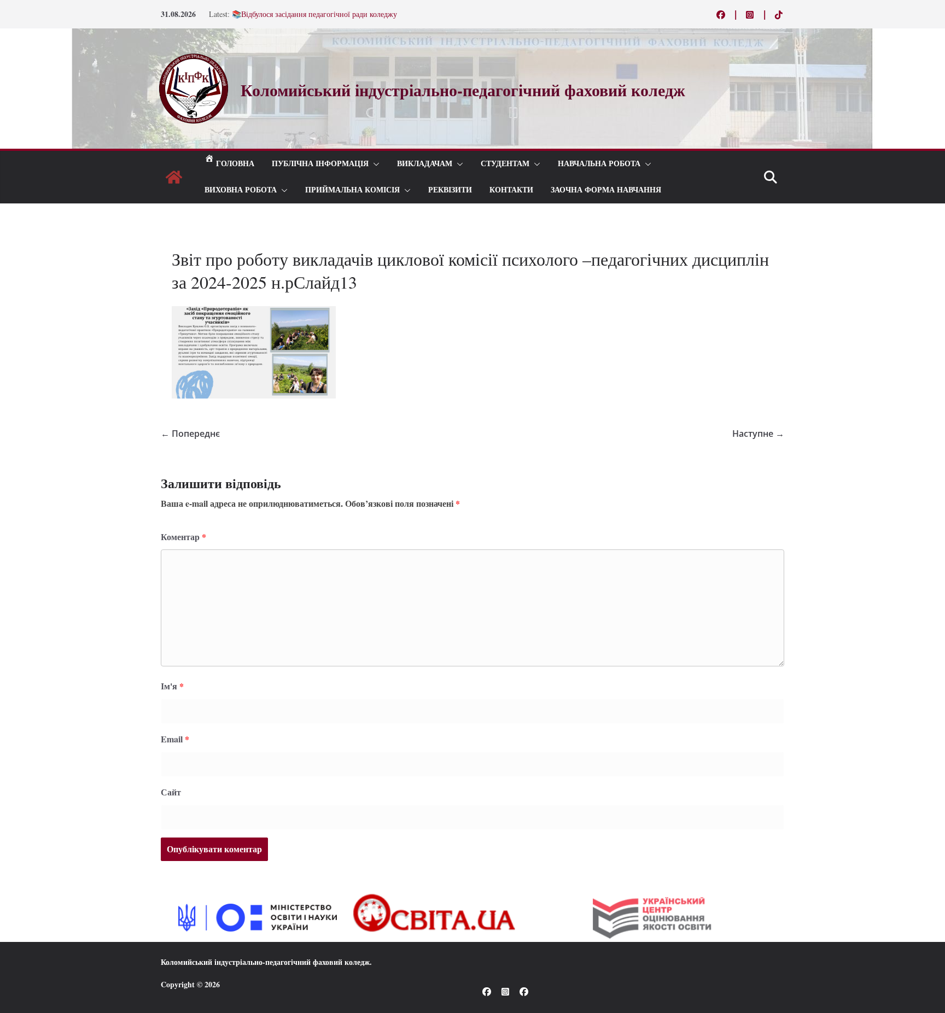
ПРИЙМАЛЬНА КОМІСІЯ (352, 190)
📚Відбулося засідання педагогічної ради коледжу (314, 18)
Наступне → (758, 434)
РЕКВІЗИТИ (450, 190)
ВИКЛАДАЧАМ (424, 164)
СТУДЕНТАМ (505, 164)
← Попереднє (190, 434)
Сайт (171, 792)
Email (175, 739)
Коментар (183, 536)
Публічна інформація (320, 164)
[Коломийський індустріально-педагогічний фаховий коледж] (174, 177)
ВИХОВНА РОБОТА (241, 190)
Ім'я (172, 686)
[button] (374, 164)
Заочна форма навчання (606, 190)
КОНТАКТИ (511, 190)
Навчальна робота (599, 164)
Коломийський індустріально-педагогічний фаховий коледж (265, 962)
